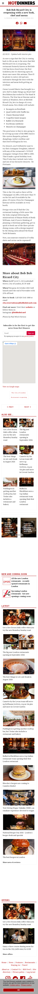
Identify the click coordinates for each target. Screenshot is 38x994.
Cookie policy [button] (15, 985)
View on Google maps (11, 386)
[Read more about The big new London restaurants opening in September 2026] (26, 423)
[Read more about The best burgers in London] (19, 847)
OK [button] (18, 990)
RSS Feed (27, 969)
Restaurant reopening (19, 397)
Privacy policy (18, 972)
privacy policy (28, 336)
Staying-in (15, 965)
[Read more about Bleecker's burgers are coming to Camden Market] (19, 773)
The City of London (18, 393)
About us (5, 969)
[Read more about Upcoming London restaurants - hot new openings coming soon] (6, 593)
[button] (13, 23)
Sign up (31, 333)
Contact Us (16, 969)
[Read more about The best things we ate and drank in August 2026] (10, 450)
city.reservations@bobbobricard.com (20, 303)
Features (19, 962)
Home (4, 962)
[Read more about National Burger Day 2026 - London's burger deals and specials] (19, 822)
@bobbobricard (19, 312)
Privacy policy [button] (26, 985)
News (11, 962)
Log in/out (31, 972)
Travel (24, 965)
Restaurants (30, 962)
